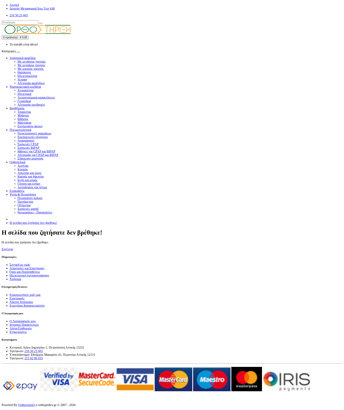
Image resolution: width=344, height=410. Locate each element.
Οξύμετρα (24, 205)
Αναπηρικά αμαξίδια (22, 58)
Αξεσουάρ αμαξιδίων (31, 83)
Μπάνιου (23, 115)
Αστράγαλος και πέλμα (32, 187)
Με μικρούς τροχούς (31, 68)
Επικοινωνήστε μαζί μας (25, 294)
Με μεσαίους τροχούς (31, 65)
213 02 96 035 (33, 358)
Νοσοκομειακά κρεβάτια (25, 86)
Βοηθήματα (17, 108)
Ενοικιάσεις (17, 191)
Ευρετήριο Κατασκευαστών (27, 305)
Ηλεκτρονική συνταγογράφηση (29, 275)
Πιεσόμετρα (25, 201)
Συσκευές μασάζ (28, 208)
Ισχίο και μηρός (27, 180)
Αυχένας (23, 165)
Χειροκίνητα (25, 90)
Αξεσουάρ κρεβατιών (31, 104)
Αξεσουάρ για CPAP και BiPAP (38, 155)
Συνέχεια (7, 249)
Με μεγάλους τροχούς (32, 61)
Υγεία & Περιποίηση (23, 194)
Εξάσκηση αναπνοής (30, 158)
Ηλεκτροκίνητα (27, 76)
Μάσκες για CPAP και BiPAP (36, 151)
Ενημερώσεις (18, 332)
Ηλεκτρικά (24, 94)
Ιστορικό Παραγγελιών (24, 324)
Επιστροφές (17, 298)
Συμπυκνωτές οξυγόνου (33, 137)
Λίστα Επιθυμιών (21, 328)
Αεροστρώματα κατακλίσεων (36, 97)
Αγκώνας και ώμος (29, 173)
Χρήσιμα (15, 279)
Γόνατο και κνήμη (29, 183)
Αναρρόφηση (26, 140)
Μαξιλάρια (24, 122)
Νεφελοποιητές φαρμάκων (34, 133)
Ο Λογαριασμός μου (23, 321)
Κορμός (23, 169)
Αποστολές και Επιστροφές (27, 268)
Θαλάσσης (24, 72)
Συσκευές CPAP (28, 144)
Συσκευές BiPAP (28, 147)
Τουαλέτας (24, 112)
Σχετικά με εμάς (20, 264)
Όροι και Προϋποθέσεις (25, 272)
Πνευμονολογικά (20, 129)
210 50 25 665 (33, 351)
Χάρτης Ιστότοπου (21, 302)
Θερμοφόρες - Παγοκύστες (35, 212)
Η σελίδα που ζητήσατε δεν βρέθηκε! (33, 222)
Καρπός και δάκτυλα (31, 176)
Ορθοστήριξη (26, 405)
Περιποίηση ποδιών (30, 198)
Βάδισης (23, 119)
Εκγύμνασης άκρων (30, 126)
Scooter (22, 79)
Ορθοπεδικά (17, 162)
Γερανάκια (24, 101)
